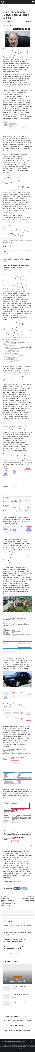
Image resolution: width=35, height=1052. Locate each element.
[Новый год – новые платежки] (6, 988)
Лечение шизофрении (17, 1025)
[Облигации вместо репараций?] (6, 1004)
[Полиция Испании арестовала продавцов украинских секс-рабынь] (17, 974)
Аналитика (29, 21)
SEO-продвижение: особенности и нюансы (17, 1020)
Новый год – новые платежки (19, 986)
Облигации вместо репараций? (19, 1002)
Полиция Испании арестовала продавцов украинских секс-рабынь (17, 980)
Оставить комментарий (18, 913)
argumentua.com (17, 881)
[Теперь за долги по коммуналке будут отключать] (6, 996)
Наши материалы (17, 977)
